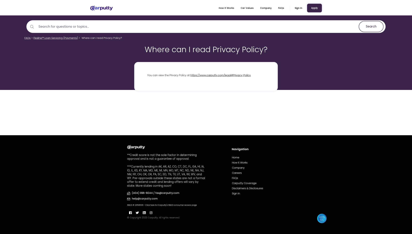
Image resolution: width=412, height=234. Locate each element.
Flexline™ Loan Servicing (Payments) (55, 38)
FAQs (281, 8)
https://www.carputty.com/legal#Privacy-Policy (220, 75)
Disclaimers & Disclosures (247, 188)
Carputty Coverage (244, 183)
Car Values (247, 8)
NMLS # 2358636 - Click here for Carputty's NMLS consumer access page (162, 205)
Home (235, 157)
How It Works (226, 8)
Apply (314, 8)
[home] (101, 8)
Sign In (298, 8)
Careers (237, 173)
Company (266, 8)
